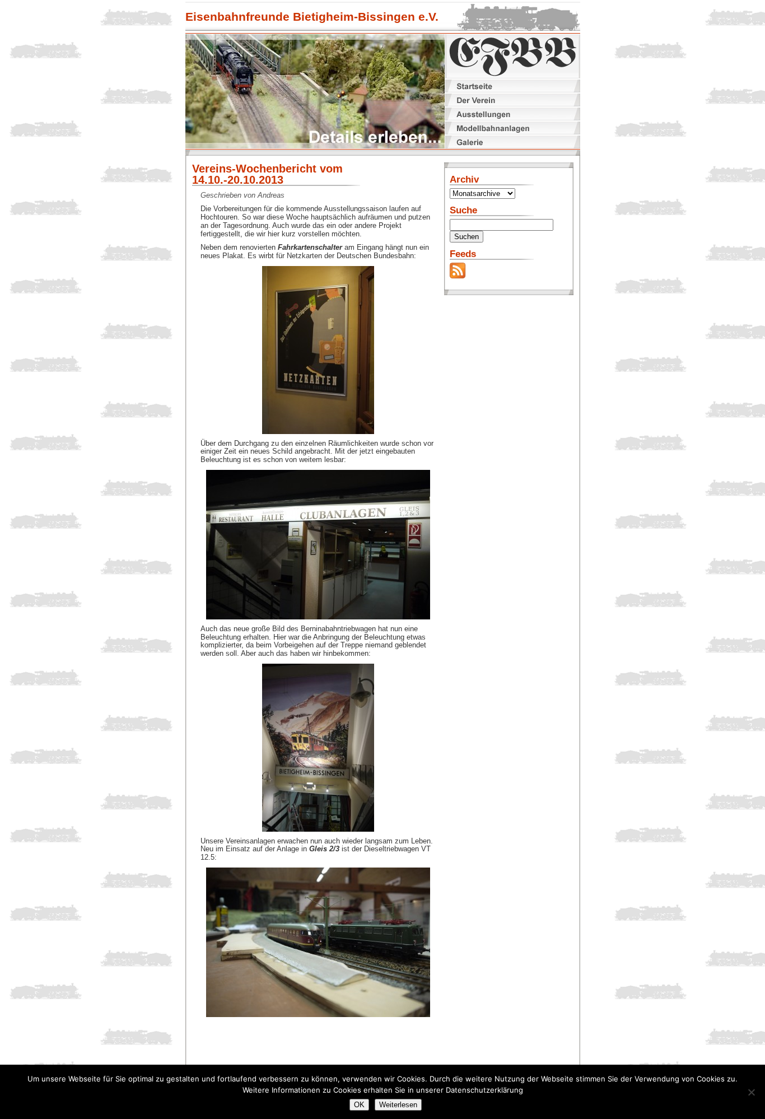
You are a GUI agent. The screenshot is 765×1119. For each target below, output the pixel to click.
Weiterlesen (398, 1105)
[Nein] (751, 1092)
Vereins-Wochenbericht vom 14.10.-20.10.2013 (267, 174)
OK (359, 1105)
